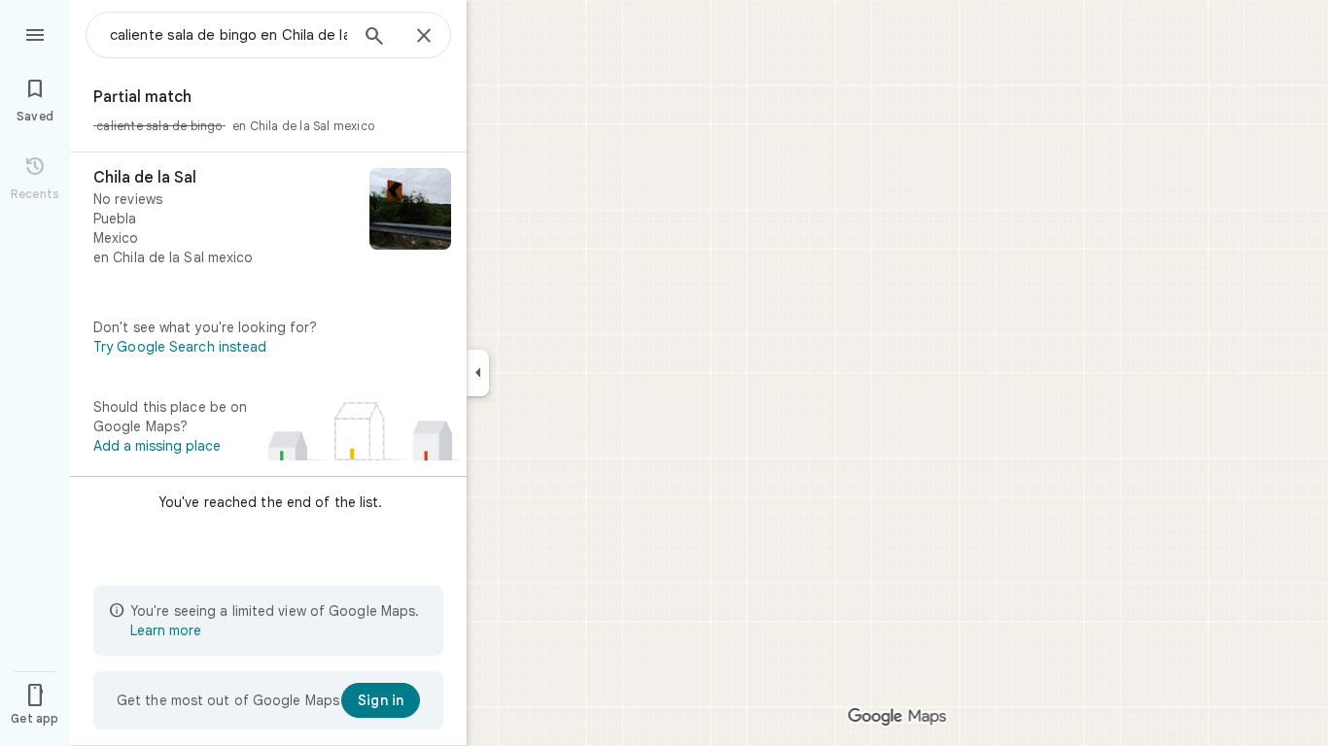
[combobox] (228, 35)
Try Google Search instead (180, 347)
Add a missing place (157, 446)
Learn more (165, 630)
